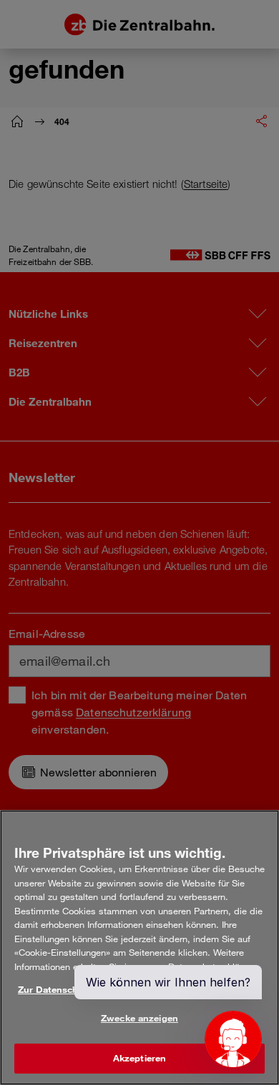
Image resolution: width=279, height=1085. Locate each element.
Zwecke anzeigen (139, 1018)
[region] (139, 947)
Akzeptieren (139, 1058)
